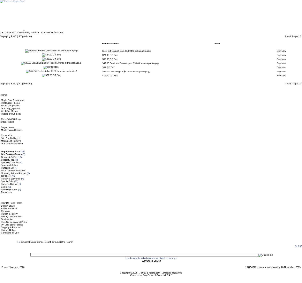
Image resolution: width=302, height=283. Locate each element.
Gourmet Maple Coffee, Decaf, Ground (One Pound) (47, 242)
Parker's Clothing (9, 184)
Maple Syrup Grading (11, 130)
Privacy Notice (8, 230)
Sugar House (7, 127)
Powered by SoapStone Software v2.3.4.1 (151, 275)
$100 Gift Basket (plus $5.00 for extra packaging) (126, 51)
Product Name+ (110, 43)
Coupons (5, 211)
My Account (33, 32)
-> (10, 151)
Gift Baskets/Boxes (35, 30)
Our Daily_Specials (10, 108)
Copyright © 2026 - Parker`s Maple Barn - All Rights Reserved (151, 272)
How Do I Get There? (11, 203)
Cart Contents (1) (8, 32)
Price (217, 43)
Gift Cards (6, 176)
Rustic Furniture (9, 208)
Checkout (22, 32)
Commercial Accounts (52, 32)
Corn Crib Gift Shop (11, 119)
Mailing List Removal (11, 141)
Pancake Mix (7, 168)
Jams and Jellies (9, 165)
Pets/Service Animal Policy (14, 222)
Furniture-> (6, 192)
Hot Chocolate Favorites (13, 170)
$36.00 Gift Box (110, 59)
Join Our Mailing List (11, 138)
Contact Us (6, 135)
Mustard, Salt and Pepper (13, 173)
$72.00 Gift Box (110, 75)
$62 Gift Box (108, 67)
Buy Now (281, 51)
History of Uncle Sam (11, 216)
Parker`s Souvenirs (11, 178)
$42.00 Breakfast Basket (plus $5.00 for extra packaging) (130, 63)
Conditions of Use (10, 232)
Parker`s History (9, 214)
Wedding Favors (9, 189)
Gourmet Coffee (9, 157)
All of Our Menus (9, 111)
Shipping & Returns (10, 227)
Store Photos (7, 122)
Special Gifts (7, 181)
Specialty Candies (10, 162)
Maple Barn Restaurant (12, 100)
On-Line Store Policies (12, 224)
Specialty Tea (7, 160)
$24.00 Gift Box (110, 55)
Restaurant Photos (10, 103)
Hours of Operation (10, 105)
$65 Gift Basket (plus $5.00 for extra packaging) (126, 71)
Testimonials (7, 219)
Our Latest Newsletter (12, 143)
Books (4, 187)
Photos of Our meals (11, 114)
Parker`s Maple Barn (12, 30)
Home (4, 95)
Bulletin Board (8, 206)
